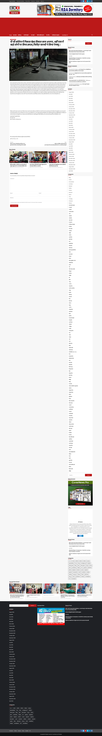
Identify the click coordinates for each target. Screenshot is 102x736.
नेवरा (69, 332)
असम (69, 213)
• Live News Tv (65, 35)
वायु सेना (70, 430)
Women (70, 203)
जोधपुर (70, 290)
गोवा (69, 266)
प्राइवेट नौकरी (71, 347)
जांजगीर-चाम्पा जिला (71, 288)
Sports (70, 194)
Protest (70, 190)
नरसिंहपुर (70, 326)
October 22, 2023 (19, 47)
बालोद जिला (70, 364)
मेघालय (70, 398)
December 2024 (72, 133)
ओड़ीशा (70, 232)
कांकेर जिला (70, 239)
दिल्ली (69, 313)
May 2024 (71, 148)
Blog (11, 161)
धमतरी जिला (70, 322)
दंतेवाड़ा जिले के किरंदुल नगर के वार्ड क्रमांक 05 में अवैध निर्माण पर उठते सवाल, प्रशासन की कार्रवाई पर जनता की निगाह (79, 59)
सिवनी (70, 458)
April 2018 (71, 170)
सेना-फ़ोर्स (70, 462)
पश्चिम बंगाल (70, 343)
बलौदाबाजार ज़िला (56, 161)
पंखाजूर (70, 336)
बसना (69, 360)
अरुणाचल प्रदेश (71, 211)
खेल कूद (70, 256)
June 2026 (71, 96)
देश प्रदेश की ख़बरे (71, 317)
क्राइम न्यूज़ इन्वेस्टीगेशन (72, 249)
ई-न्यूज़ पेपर (70, 222)
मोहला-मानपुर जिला (71, 400)
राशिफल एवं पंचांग (71, 424)
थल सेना (70, 307)
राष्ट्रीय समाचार (71, 426)
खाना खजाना (71, 254)
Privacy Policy (27, 1)
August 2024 (71, 141)
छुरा (69, 277)
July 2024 (70, 143)
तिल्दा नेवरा (70, 300)
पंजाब (69, 341)
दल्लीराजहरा (70, 311)
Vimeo (23, 730)
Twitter (15, 730)
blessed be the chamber (73, 69)
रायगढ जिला (70, 415)
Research (70, 192)
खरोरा (70, 251)
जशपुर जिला (70, 285)
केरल (69, 241)
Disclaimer (37, 1)
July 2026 (70, 94)
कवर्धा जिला (70, 237)
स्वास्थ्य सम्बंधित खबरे (72, 464)
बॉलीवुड (70, 379)
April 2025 (71, 125)
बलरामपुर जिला (71, 356)
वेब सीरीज (70, 432)
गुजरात (70, 264)
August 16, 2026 (20, 598)
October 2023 (71, 162)
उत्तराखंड (70, 230)
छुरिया (70, 279)
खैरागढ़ (70, 258)
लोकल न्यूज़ (70, 428)
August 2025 (11, 640)
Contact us (33, 1)
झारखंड (70, 292)
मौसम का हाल (71, 402)
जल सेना (70, 283)
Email (40, 193)
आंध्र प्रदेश (70, 220)
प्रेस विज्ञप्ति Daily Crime (73, 351)
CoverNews (54, 734)
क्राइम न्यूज (70, 247)
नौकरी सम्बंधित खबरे (40, 35)
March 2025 (71, 127)
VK (30, 730)
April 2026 (71, 100)
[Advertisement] (51, 25)
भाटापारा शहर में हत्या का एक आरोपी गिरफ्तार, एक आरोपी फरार (77, 81)
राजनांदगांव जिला (71, 407)
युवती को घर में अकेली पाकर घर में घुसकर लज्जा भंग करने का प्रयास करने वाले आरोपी (79, 62)
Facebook (11, 730)
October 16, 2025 (59, 167)
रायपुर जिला (70, 419)
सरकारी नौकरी (71, 441)
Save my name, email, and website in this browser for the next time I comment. (26, 202)
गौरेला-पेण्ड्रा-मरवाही (72, 268)
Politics (70, 188)
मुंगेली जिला (70, 396)
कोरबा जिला (14, 39)
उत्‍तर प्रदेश (70, 228)
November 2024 (72, 135)
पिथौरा (70, 345)
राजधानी (28, 592)
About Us (42, 1)
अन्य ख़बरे (32, 35)
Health (70, 179)
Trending (70, 198)
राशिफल (82, 574)
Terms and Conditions (20, 1)
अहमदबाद (70, 215)
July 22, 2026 (34, 597)
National (70, 186)
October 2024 (71, 137)
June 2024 (71, 146)
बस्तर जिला (70, 362)
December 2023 (72, 158)
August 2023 (71, 166)
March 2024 (71, 152)
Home (10, 35)
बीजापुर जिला (71, 373)
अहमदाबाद (70, 217)
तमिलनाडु (70, 294)
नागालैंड (70, 328)
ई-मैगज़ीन (70, 226)
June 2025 (71, 121)
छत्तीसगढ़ (19, 35)
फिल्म (69, 353)
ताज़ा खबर (15, 35)
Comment (12, 178)
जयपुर (70, 281)
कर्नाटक (70, 234)
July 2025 (70, 119)
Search (69, 39)
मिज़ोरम (70, 394)
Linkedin (26, 730)
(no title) (70, 548)
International (71, 181)
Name (11, 193)
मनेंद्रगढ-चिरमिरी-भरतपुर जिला (73, 385)
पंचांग (69, 339)
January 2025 (71, 131)
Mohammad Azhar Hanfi (14, 167)
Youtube (19, 730)
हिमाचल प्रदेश (71, 468)
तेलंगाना (70, 302)
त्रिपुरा (70, 305)
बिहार (69, 370)
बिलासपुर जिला (71, 368)
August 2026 (71, 92)
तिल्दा (69, 298)
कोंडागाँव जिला (71, 243)
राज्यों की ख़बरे (26, 35)
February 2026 (71, 104)
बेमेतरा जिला (70, 375)
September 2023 (72, 164)
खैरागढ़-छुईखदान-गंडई (72, 260)
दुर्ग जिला (70, 315)
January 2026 (71, 106)
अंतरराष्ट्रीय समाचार (72, 205)
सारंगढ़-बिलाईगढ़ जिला (72, 451)
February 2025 (71, 129)
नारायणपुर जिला (71, 330)
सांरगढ (70, 449)
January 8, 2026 (39, 167)
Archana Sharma (13, 47)
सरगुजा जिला (71, 445)
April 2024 (71, 150)
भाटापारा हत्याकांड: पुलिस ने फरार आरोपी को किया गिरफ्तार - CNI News (79, 80)
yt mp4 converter (72, 76)
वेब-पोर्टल (47, 35)
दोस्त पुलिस (70, 319)
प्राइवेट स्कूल (71, 349)
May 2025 (71, 123)
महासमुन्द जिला (71, 390)
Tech (70, 196)
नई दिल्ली (70, 324)
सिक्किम (70, 453)
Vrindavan (71, 200)
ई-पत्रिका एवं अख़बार (55, 35)
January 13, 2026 (20, 167)
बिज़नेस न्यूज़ (70, 366)
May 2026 (71, 98)
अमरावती (70, 209)
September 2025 (72, 114)
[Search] (92, 35)
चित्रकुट (70, 271)
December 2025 (72, 108)
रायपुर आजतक (71, 417)
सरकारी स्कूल (71, 443)
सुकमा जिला (70, 460)
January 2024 (71, 156)
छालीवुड (70, 275)
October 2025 (71, 112)
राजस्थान (70, 411)
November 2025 (72, 110)
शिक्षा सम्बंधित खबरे (40, 161)
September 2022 (72, 168)
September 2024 (72, 139)
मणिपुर (70, 381)
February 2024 (71, 154)
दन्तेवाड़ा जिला (71, 309)
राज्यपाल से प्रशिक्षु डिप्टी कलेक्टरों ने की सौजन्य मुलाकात (76, 53)
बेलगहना (70, 377)
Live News (71, 183)
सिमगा (69, 578)
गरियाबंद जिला (71, 262)
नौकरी (70, 334)
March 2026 (71, 102)
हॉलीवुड (70, 470)
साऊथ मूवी (70, 447)
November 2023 (72, 160)
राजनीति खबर (71, 409)
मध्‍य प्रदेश (70, 383)
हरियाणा (70, 466)
